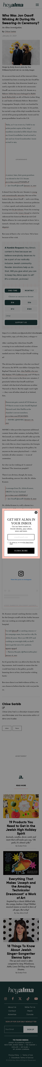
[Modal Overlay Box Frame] (21, 533)
